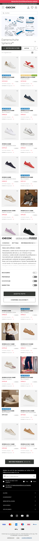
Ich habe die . (18, 486)
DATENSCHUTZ (10, 538)
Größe (26, 48)
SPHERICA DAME (6, 144)
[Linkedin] (27, 516)
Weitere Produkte (19, 462)
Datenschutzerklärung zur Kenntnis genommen (18, 486)
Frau (27, 481)
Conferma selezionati (19, 300)
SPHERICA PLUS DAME (8, 77)
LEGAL (18, 538)
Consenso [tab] (5, 243)
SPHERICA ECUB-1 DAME (27, 444)
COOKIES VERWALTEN (27, 538)
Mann (34, 481)
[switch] (35, 277)
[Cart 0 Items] (35, 8)
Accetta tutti (19, 294)
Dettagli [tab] (15, 243)
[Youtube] (22, 516)
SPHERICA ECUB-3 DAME (9, 210)
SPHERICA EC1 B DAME (27, 344)
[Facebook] (12, 516)
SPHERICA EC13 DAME (27, 144)
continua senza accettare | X (26, 238)
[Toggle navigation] (3, 7)
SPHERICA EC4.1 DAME (27, 210)
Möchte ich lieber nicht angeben (11, 481)
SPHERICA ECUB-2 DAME (27, 411)
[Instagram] (17, 516)
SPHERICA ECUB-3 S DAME (28, 77)
